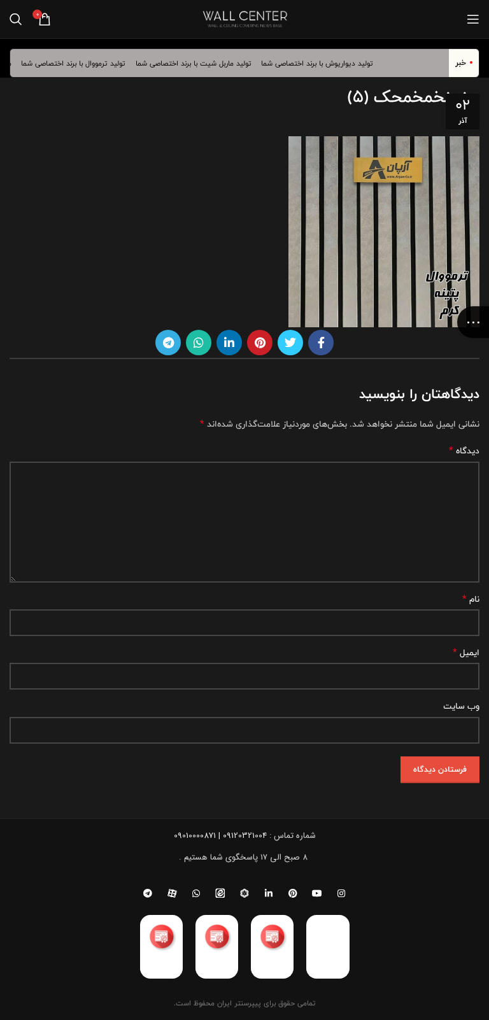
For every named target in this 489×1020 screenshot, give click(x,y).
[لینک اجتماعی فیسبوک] (321, 342)
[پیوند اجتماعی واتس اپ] (198, 342)
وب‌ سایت (461, 706)
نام (470, 599)
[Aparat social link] (171, 893)
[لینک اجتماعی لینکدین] (229, 342)
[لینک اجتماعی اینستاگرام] (341, 893)
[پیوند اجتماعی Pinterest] (260, 342)
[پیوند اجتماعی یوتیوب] (317, 893)
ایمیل (466, 653)
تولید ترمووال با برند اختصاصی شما (81, 63)
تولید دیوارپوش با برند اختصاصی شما (324, 63)
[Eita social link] (220, 893)
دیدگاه (464, 451)
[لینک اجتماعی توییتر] (290, 342)
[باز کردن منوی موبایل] (473, 19)
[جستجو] (16, 19)
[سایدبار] (473, 322)
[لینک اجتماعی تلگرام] (168, 342)
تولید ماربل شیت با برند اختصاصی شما (201, 63)
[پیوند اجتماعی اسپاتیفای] (244, 893)
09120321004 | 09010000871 (220, 835)
